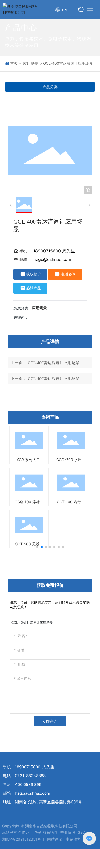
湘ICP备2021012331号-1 (23, 839)
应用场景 (30, 63)
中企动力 (73, 839)
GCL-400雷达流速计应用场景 (53, 363)
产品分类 (50, 87)
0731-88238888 (30, 775)
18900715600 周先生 (54, 250)
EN (64, 10)
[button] (37, 547)
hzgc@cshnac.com (52, 259)
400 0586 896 (28, 784)
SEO (81, 832)
